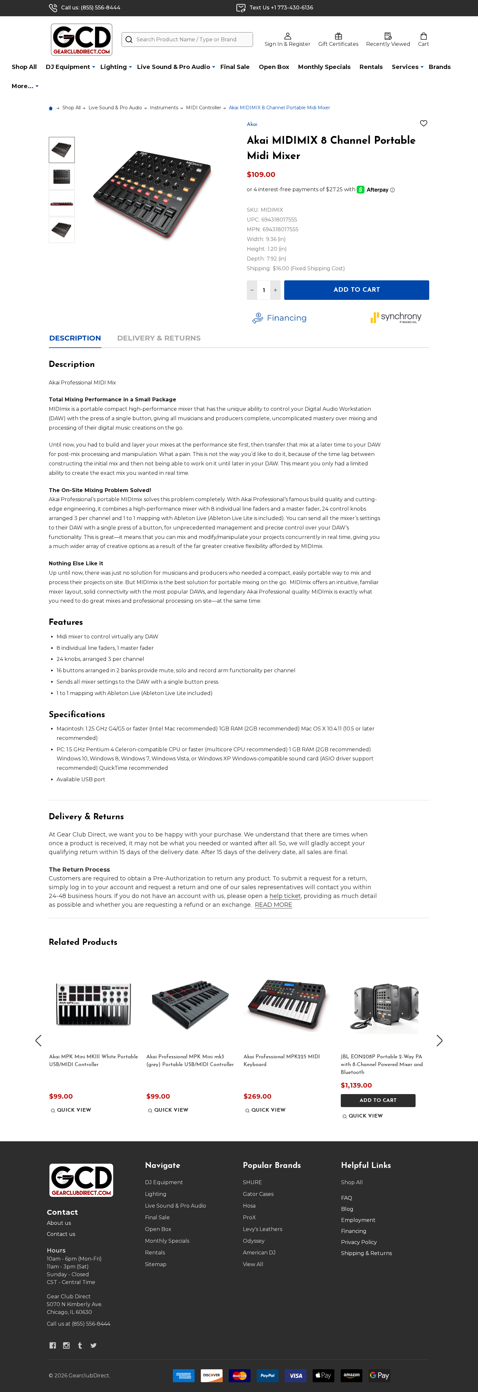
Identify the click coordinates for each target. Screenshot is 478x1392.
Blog (347, 1209)
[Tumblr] (80, 1345)
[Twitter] (94, 1345)
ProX (249, 1217)
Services (405, 67)
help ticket (285, 896)
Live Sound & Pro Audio (173, 67)
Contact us (61, 1234)
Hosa (249, 1206)
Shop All (24, 67)
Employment (358, 1220)
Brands (440, 67)
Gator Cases (258, 1194)
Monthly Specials (324, 67)
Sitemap (155, 1264)
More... (22, 86)
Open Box (274, 67)
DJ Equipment (68, 67)
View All (253, 1264)
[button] (306, 318)
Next (439, 1041)
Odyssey (254, 1241)
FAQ (346, 1198)
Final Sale (235, 67)
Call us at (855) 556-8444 (78, 1324)
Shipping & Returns (366, 1253)
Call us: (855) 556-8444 (90, 8)
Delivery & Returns (159, 338)
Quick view (74, 1110)
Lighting (113, 67)
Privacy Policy (359, 1242)
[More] (93, 67)
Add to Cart (357, 290)
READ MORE (273, 904)
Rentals (371, 67)
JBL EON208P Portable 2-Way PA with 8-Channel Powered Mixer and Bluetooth (382, 1064)
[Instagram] (66, 1345)
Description (75, 338)
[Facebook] (53, 1345)
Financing (353, 1231)
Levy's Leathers (262, 1229)
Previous (38, 1041)
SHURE (252, 1182)
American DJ (259, 1253)
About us (59, 1223)
